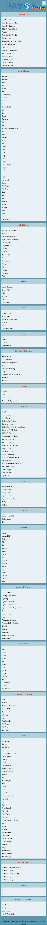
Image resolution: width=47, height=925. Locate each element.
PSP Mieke (5, 186)
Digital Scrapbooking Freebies (12, 608)
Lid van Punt (6, 242)
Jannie (4, 664)
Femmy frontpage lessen (10, 362)
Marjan (4, 174)
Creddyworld (6, 756)
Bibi (3, 91)
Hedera (4, 658)
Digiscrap (5, 598)
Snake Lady (6, 682)
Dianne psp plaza (7, 424)
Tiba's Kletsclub (7, 65)
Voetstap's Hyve (7, 877)
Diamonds (5, 101)
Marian (4, 171)
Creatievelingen (7, 489)
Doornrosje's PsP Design (10, 430)
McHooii (5, 799)
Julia (3, 783)
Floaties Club (6, 313)
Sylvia (4, 264)
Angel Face (5, 76)
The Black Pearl (7, 62)
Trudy (4, 578)
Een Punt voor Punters (9, 230)
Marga (4, 168)
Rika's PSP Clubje (8, 466)
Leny (3, 155)
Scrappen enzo (7, 472)
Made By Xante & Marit (10, 445)
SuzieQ (4, 829)
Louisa (4, 554)
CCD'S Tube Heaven (9, 753)
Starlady (4, 258)
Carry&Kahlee (7, 359)
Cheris (4, 339)
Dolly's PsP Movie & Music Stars (13, 427)
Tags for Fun (6, 475)
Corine (4, 539)
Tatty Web (5, 835)
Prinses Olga (6, 255)
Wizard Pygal (6, 856)
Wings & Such (7, 853)
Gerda (4, 652)
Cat (3, 750)
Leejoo (4, 371)
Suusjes (4, 207)
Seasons (4, 575)
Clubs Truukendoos (8, 26)
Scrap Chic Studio (8, 635)
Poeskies (4, 47)
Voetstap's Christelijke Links (11, 867)
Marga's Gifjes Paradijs (9, 44)
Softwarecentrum (7, 56)
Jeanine (4, 548)
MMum (4, 676)
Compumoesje (6, 94)
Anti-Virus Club (7, 20)
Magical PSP (6, 296)
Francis (4, 233)
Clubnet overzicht (8, 516)
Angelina (5, 79)
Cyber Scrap (6, 418)
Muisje (4, 325)
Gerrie (4, 116)
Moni (3, 617)
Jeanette (4, 137)
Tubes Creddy (6, 841)
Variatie (4, 270)
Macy (3, 557)
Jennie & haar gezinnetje (10, 239)
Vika (3, 210)
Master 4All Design (8, 454)
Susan (4, 204)
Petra (3, 299)
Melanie (4, 560)
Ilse (3, 125)
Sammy (4, 201)
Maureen (5, 252)
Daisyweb (5, 759)
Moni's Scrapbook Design (10, 457)
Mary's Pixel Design (8, 914)
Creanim (4, 98)
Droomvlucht (6, 107)
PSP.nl (4, 502)
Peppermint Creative (9, 620)
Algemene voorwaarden (37, 921)
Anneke (4, 905)
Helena (4, 891)
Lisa (3, 158)
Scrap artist (5, 632)
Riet (3, 195)
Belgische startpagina (9, 706)
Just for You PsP (7, 442)
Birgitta (4, 744)
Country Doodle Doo (9, 595)
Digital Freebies (7, 496)
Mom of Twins (7, 614)
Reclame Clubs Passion (9, 50)
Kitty (3, 149)
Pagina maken (23, 921)
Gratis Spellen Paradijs (9, 35)
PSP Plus (5, 189)
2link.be (4, 699)
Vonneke (5, 273)
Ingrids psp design (8, 439)
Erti (3, 110)
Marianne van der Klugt (10, 319)
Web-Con (5, 378)
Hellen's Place (6, 38)
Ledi (3, 790)
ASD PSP (5, 85)
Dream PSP (6, 290)
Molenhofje (6, 180)
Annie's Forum (7, 486)
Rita (3, 198)
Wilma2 (4, 581)
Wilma (4, 213)
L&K (3, 152)
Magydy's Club (7, 448)
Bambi (4, 88)
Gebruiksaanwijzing (8, 368)
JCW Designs (6, 780)
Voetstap (4, 844)
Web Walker (6, 850)
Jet (2, 140)
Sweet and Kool (7, 832)
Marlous (4, 248)
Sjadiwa (4, 505)
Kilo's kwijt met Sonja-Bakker (12, 41)
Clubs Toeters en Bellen (10, 23)
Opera (4, 183)
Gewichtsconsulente (8, 236)
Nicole (4, 566)
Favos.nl (14, 921)
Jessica (4, 551)
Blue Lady (5, 747)
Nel (3, 802)
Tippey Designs (7, 838)
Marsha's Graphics (8, 796)
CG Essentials (6, 592)
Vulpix (4, 847)
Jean (3, 134)
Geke (3, 113)
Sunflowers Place (7, 59)
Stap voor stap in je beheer (11, 374)
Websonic (5, 381)
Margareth (5, 245)
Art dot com (6, 741)
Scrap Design (6, 469)
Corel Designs (6, 415)
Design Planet (6, 493)
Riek (3, 192)
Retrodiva (5, 626)
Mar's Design (6, 164)
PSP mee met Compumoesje (11, 463)
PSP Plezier (6, 302)
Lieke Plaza (6, 911)
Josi (3, 143)
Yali (3, 216)
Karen (4, 146)
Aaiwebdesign (6, 356)
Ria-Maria (5, 730)
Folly (3, 365)
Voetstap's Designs (8, 870)
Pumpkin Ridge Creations (10, 401)
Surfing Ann (6, 261)
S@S (3, 569)
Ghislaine (5, 119)
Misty (4, 177)
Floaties (4, 32)
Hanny (4, 122)
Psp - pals (5, 811)
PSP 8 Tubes (6, 814)
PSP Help (5, 817)
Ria (3, 679)
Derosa (4, 762)
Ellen (3, 542)
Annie (4, 82)
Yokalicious (6, 219)
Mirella (4, 563)
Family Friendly (7, 768)
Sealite (4, 823)
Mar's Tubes (6, 793)
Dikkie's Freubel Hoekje (10, 29)
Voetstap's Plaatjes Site (9, 880)
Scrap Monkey (7, 638)
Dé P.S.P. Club (7, 433)
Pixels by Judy (7, 808)
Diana (4, 104)
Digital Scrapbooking (9, 499)
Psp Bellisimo (6, 460)
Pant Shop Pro (7, 721)
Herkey (4, 774)
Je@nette (5, 715)
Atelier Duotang (7, 287)
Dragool (4, 342)
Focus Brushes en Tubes (10, 436)
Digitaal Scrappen (8, 601)
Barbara (4, 703)
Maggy (4, 161)
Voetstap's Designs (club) (10, 874)
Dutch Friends (6, 765)
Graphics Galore (7, 771)
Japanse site (6, 316)
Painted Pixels (6, 345)
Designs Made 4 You (9, 421)
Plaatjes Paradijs (7, 328)
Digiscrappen (6, 519)
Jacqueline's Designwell (10, 128)
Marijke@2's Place (8, 451)
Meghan (4, 322)
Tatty (3, 267)
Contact (23, 924)
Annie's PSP (6, 536)
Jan (3, 131)
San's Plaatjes (6, 53)
